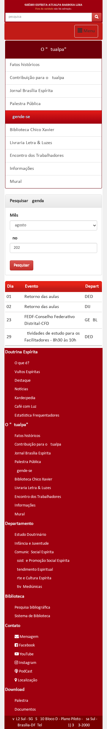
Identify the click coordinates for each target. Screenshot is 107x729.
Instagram (27, 663)
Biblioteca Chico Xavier (32, 130)
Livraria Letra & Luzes (31, 143)
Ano (13, 238)
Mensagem (28, 637)
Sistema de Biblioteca (32, 616)
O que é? (22, 363)
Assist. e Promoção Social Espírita (42, 561)
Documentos (25, 709)
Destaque (23, 380)
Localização (27, 680)
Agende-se (20, 116)
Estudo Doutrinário (30, 535)
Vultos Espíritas (27, 372)
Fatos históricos (25, 64)
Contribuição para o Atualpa (37, 77)
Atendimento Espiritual (34, 569)
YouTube (26, 654)
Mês (14, 215)
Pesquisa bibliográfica (32, 607)
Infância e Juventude (32, 543)
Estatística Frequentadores (37, 415)
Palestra (21, 701)
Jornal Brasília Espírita (31, 90)
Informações (22, 168)
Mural (16, 181)
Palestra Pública (25, 103)
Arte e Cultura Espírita (33, 578)
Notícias (21, 389)
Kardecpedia (25, 398)
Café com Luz (26, 406)
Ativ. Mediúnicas (28, 587)
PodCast (25, 671)
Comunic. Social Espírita (34, 552)
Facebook (26, 645)
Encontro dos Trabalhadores (37, 155)
